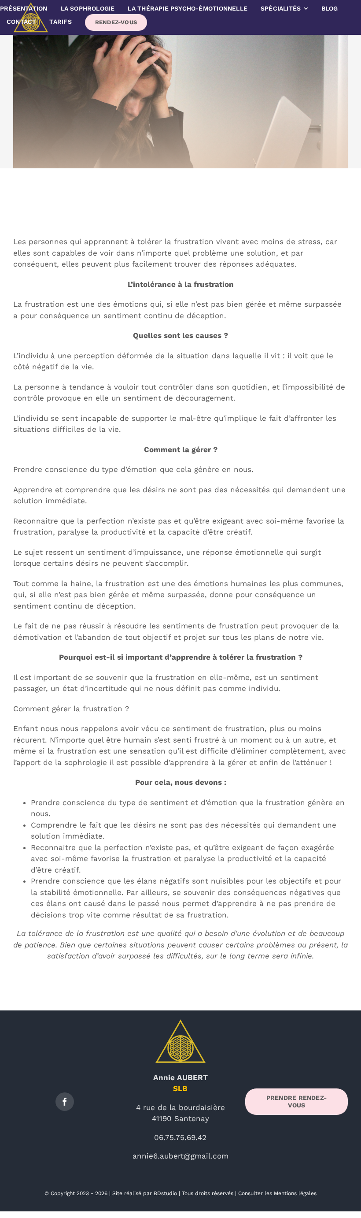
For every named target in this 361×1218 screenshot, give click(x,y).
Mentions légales (295, 1193)
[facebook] (64, 1101)
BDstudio (165, 1193)
